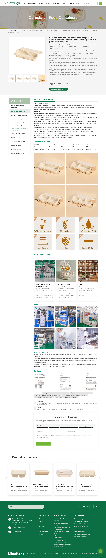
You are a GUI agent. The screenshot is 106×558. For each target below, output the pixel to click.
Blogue (41, 534)
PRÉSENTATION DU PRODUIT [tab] (44, 100)
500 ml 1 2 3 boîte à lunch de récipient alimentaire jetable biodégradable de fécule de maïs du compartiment (18, 485)
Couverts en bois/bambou (18, 141)
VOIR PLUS (18, 493)
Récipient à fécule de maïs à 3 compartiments (81, 393)
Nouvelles (56, 3)
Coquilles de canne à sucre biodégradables (61, 524)
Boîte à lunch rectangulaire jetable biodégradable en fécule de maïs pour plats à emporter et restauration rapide (87, 485)
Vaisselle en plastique (80, 536)
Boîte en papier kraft (16, 149)
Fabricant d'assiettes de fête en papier (62, 532)
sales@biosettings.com (18, 527)
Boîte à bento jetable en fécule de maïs (44, 397)
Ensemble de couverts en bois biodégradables (62, 528)
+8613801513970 (16, 532)
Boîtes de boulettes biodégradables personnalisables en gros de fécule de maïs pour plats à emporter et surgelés (64, 485)
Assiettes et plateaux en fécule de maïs (19, 116)
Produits (41, 521)
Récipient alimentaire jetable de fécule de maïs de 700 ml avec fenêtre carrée (41, 485)
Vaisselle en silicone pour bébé (17, 154)
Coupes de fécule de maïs (17, 123)
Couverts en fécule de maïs (18, 133)
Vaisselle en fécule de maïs (18, 111)
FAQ (64, 3)
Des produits (32, 3)
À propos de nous (44, 3)
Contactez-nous (74, 3)
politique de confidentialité (89, 553)
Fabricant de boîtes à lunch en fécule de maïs (66, 397)
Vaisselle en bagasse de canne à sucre (17, 106)
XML (79, 553)
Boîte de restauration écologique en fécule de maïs (75, 395)
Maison (23, 3)
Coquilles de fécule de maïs (18, 125)
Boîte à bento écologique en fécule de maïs (61, 536)
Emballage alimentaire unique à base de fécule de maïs (55, 393)
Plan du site (74, 553)
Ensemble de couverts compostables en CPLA (60, 541)
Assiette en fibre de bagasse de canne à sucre (62, 519)
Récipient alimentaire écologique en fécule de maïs (62, 545)
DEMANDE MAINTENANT (57, 89)
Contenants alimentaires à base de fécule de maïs (31, 30)
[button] (100, 478)
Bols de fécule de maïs (16, 120)
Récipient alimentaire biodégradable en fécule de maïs (47, 395)
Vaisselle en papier (16, 145)
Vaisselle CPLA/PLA (16, 137)
